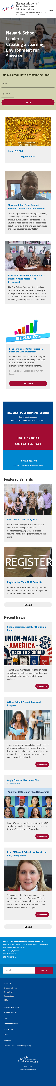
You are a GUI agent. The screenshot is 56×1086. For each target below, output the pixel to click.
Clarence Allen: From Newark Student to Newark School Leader (26, 206)
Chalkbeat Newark (11, 1023)
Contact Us (8, 1029)
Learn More (28, 383)
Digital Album (28, 156)
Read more (43, 686)
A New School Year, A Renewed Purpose (24, 703)
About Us (7, 983)
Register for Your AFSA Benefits (24, 582)
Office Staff (8, 991)
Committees (9, 995)
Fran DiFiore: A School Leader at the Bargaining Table (26, 853)
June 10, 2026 (15, 151)
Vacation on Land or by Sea (22, 519)
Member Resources (11, 1007)
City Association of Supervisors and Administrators (27, 6)
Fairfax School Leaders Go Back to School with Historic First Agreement (26, 279)
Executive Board (10, 987)
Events (6, 1034)
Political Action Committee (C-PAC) (17, 1045)
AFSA (6, 999)
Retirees (7, 1040)
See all (28, 605)
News (6, 1018)
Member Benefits (10, 1012)
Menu (51, 10)
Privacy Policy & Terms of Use (28, 1069)
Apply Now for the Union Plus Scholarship (23, 781)
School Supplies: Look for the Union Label (26, 628)
